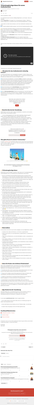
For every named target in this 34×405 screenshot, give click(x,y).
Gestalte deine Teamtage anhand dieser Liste (9, 372)
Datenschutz (14, 398)
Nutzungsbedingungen (22, 337)
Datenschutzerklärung (18, 339)
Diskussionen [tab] (9, 364)
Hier (3, 289)
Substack (8, 403)
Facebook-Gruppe (7, 141)
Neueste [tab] (5, 364)
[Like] (1, 13)
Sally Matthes (5, 10)
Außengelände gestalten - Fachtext (8, 312)
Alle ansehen (3, 383)
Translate (3, 3)
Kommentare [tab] (3, 353)
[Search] (32, 364)
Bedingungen (19, 398)
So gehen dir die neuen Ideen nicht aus (7, 373)
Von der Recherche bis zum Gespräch (8, 377)
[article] (17, 368)
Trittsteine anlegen (5, 314)
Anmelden (31, 1)
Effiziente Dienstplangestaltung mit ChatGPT (9, 366)
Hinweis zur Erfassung (24, 398)
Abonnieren (26, 1)
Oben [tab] (2, 364)
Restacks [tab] (7, 353)
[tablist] (5, 353)
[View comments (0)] (4, 13)
